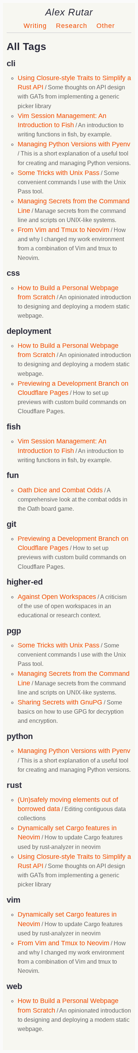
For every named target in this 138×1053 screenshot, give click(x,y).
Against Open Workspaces (57, 596)
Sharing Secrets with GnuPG (60, 702)
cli (11, 63)
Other (105, 25)
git (11, 524)
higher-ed (25, 581)
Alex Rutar (69, 12)
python (20, 736)
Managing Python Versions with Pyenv (74, 144)
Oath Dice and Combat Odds (60, 490)
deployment (29, 331)
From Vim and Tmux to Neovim (63, 229)
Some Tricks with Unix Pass (58, 172)
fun (13, 475)
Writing (35, 25)
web (14, 986)
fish (14, 426)
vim (14, 899)
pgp (14, 630)
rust (14, 785)
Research (71, 25)
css (13, 273)
